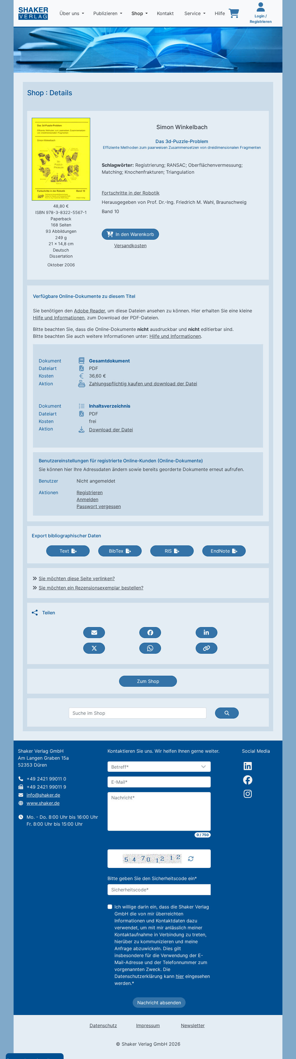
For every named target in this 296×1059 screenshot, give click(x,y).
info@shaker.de (43, 795)
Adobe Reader (89, 311)
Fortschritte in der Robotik (131, 193)
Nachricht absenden (159, 1002)
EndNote (220, 551)
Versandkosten (130, 245)
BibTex (116, 551)
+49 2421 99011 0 (46, 779)
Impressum (148, 1025)
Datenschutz (103, 1025)
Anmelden (87, 499)
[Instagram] (248, 794)
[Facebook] (248, 780)
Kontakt (166, 13)
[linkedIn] (248, 766)
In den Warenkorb (135, 234)
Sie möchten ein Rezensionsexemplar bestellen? (91, 588)
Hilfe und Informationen (58, 317)
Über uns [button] (70, 13)
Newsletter (193, 1025)
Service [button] (193, 13)
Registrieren (90, 492)
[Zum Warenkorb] (234, 13)
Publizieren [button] (106, 13)
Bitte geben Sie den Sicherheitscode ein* (152, 878)
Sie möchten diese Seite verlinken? (77, 578)
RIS (168, 551)
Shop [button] (141, 13)
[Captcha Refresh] (190, 858)
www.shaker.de (43, 803)
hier (180, 976)
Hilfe (220, 13)
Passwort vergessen (99, 506)
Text (64, 551)
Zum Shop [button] (148, 681)
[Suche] (227, 713)
